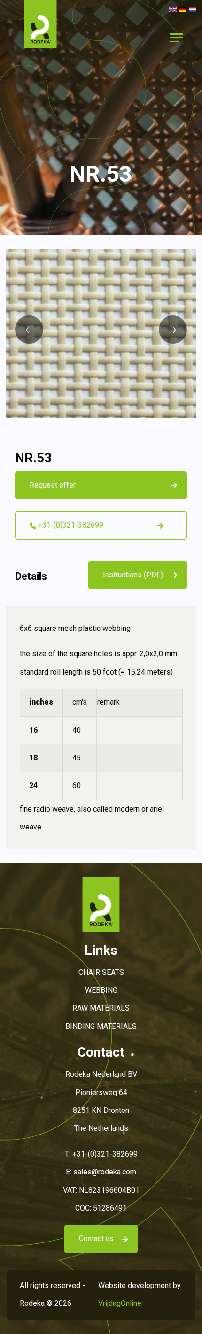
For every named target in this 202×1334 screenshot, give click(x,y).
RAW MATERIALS (101, 1008)
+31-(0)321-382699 (105, 1154)
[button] (40, 37)
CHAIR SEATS (101, 972)
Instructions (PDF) (133, 574)
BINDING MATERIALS (101, 1026)
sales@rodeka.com (104, 1171)
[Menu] (176, 38)
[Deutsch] (182, 9)
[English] (173, 9)
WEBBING (101, 990)
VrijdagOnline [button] (119, 1303)
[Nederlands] (192, 9)
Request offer (53, 485)
